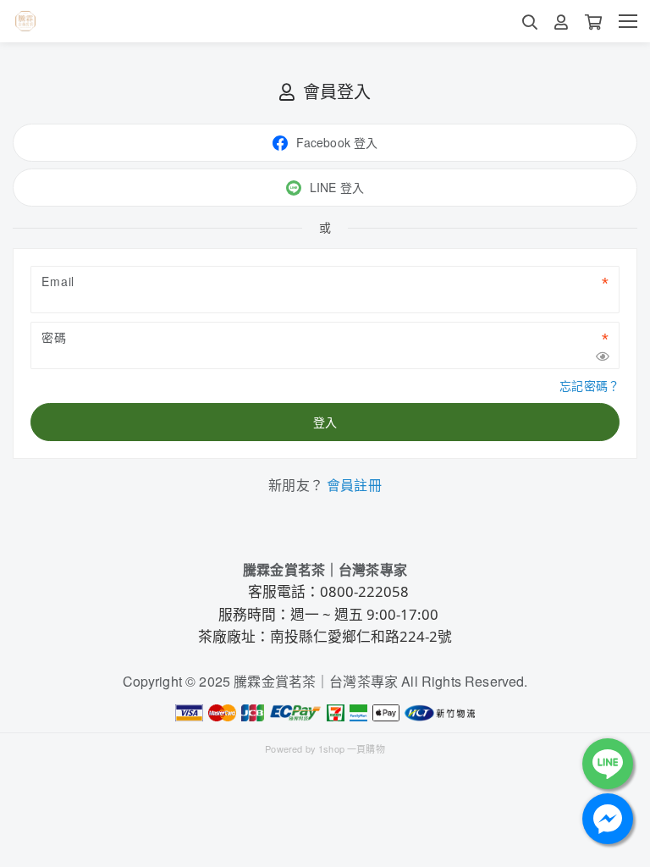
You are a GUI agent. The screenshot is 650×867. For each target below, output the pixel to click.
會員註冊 (354, 484)
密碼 (54, 337)
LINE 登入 (337, 187)
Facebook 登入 (337, 142)
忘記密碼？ (589, 385)
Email (57, 281)
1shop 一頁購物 (351, 748)
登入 (325, 421)
